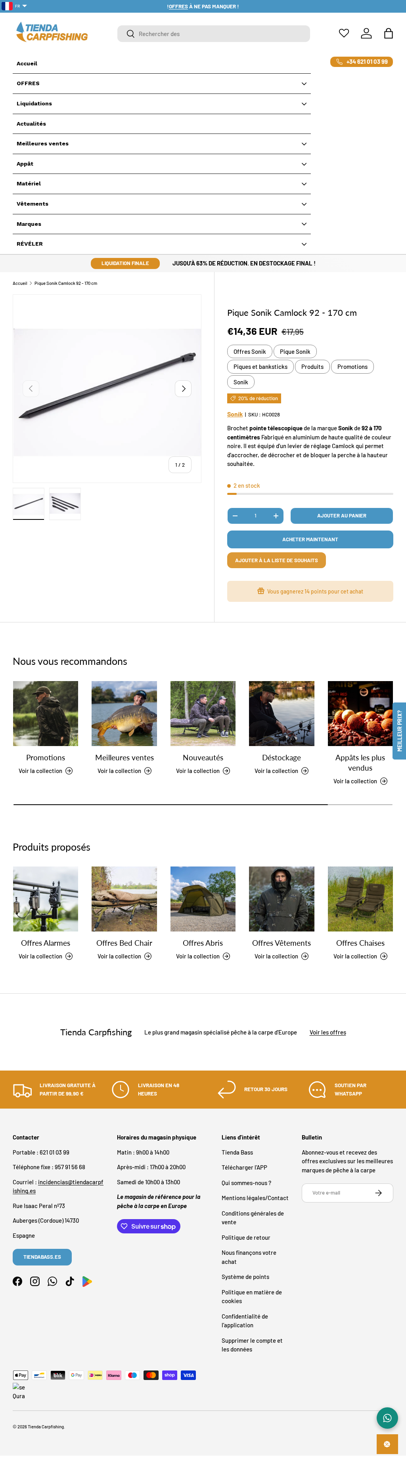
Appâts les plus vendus (360, 762)
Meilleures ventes (124, 757)
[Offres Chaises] (360, 899)
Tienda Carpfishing (46, 1426)
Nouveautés (203, 757)
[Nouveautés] (203, 713)
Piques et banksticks (260, 366)
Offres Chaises (360, 943)
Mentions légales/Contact (255, 1197)
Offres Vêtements (281, 943)
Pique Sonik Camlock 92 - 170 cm (65, 283)
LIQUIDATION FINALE (125, 263)
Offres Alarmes (45, 943)
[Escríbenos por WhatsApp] (387, 1418)
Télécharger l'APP (244, 1167)
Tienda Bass (237, 1152)
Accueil (20, 283)
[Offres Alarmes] (45, 899)
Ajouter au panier (341, 515)
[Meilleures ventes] (124, 713)
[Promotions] (45, 713)
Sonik (241, 382)
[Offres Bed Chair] (124, 899)
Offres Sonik (250, 351)
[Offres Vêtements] (281, 899)
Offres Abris (203, 943)
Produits (312, 366)
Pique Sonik (295, 351)
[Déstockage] (281, 713)
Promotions (352, 366)
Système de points (245, 1276)
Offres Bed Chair (124, 943)
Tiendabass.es (42, 1257)
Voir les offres (328, 1032)
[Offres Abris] (203, 899)
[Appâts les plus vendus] (360, 713)
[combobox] (213, 33)
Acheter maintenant (310, 539)
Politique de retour (246, 1237)
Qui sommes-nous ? (246, 1182)
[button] (388, 33)
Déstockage (281, 757)
